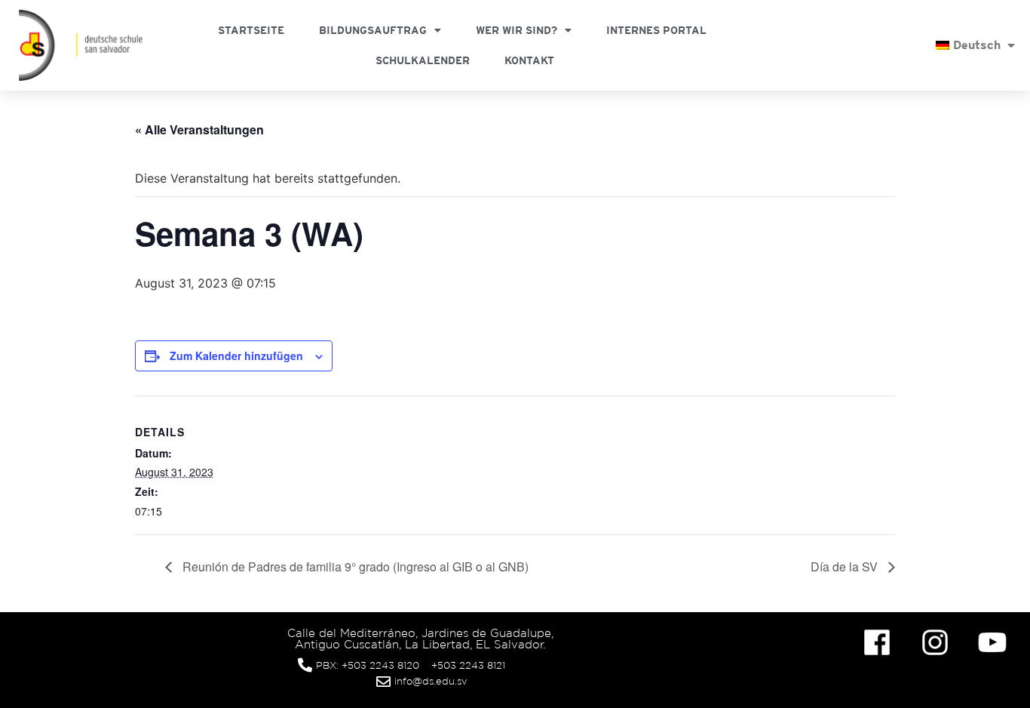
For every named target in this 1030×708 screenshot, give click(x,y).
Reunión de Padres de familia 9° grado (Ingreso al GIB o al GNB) (354, 566)
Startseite (251, 30)
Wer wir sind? (516, 30)
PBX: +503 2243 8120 (367, 665)
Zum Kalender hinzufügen (236, 355)
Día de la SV (846, 566)
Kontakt (529, 60)
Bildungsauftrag (373, 30)
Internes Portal (656, 30)
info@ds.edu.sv (430, 681)
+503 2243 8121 (468, 665)
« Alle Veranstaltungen (199, 129)
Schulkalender (423, 60)
